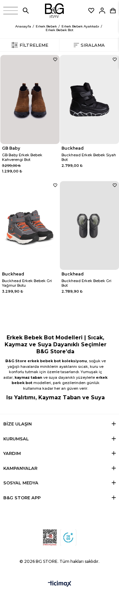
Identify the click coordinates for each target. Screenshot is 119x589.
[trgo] (68, 537)
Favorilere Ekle (55, 59)
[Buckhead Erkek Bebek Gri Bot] (89, 225)
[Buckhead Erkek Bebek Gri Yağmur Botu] (30, 225)
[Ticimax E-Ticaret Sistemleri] (59, 584)
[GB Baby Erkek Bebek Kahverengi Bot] (30, 99)
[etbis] (50, 537)
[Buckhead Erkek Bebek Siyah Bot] (89, 99)
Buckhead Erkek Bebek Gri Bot (86, 283)
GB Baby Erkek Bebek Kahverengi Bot (22, 157)
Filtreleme (34, 45)
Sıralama (93, 45)
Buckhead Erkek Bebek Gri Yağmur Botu (27, 283)
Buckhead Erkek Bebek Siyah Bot (88, 157)
